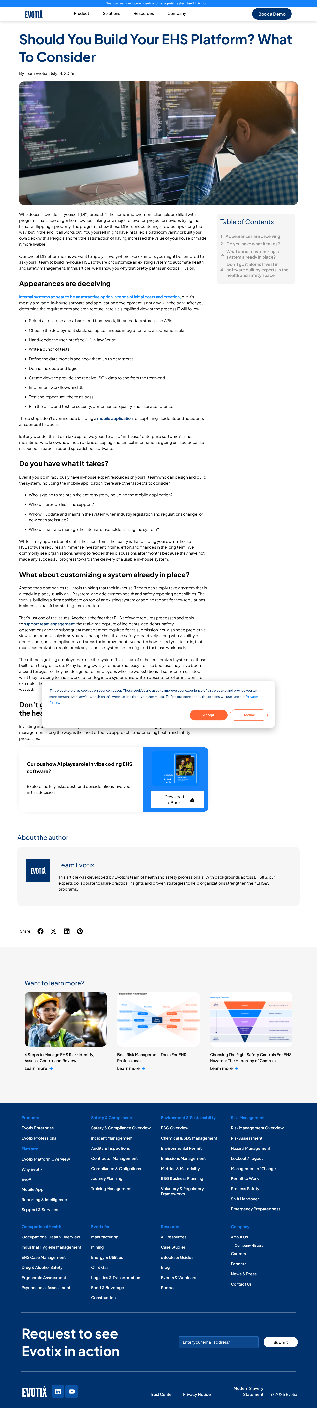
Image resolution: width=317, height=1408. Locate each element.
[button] (40, 931)
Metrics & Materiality (180, 1168)
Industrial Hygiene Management (51, 1247)
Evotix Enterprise (38, 1127)
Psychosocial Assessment (46, 1287)
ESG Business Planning (182, 1178)
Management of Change (253, 1168)
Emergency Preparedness (255, 1208)
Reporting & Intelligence (44, 1199)
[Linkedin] (58, 1391)
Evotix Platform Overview (46, 1159)
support (32, 623)
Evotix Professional (39, 1138)
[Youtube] (71, 1391)
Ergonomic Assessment (44, 1277)
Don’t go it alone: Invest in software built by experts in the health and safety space (257, 269)
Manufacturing (104, 1236)
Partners (238, 1263)
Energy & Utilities (107, 1257)
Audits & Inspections (110, 1148)
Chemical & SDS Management (189, 1138)
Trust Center (161, 1394)
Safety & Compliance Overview (121, 1127)
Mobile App (33, 1189)
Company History (249, 1245)
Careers (238, 1253)
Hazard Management (250, 1148)
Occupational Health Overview (51, 1236)
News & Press (244, 1273)
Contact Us (241, 1284)
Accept (209, 715)
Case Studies (173, 1247)
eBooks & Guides (177, 1257)
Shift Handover (245, 1198)
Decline (248, 715)
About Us (239, 1236)
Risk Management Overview (257, 1127)
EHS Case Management (44, 1257)
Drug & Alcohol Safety (42, 1267)
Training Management (111, 1188)
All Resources (173, 1236)
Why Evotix (32, 1169)
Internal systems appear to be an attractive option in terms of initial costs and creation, (100, 296)
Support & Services (40, 1209)
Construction (103, 1297)
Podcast (169, 1287)
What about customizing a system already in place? (252, 254)
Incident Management (111, 1138)
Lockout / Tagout (247, 1158)
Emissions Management (183, 1158)
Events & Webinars (178, 1277)
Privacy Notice (197, 1394)
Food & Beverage (107, 1287)
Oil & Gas (99, 1267)
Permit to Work (245, 1178)
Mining (97, 1247)
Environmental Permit (181, 1148)
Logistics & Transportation (115, 1277)
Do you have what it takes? (253, 243)
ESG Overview (175, 1127)
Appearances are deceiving (253, 236)
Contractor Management (114, 1158)
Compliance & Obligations (116, 1168)
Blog (165, 1267)
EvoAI (27, 1179)
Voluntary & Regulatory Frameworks (182, 1191)
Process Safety (245, 1188)
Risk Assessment (246, 1138)
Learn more (39, 1068)
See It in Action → (198, 3)
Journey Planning (106, 1178)
